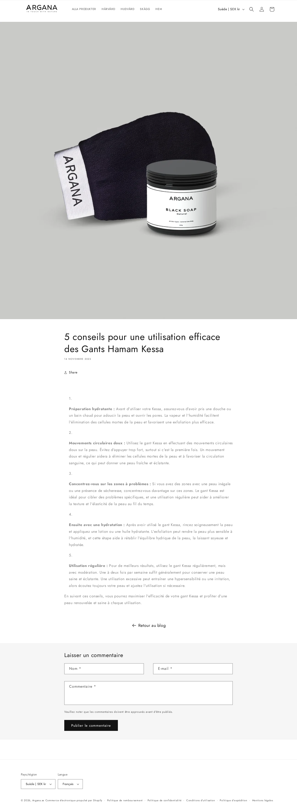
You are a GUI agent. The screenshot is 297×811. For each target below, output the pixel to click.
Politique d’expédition (233, 800)
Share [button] (73, 372)
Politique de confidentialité (165, 800)
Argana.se (38, 800)
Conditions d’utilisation (200, 800)
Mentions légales (262, 800)
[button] (251, 9)
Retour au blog (152, 625)
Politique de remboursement (125, 800)
